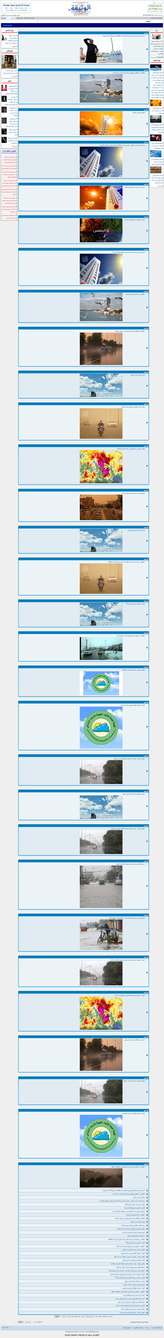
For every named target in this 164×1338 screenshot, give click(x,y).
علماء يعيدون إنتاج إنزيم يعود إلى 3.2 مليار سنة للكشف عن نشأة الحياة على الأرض (157, 179)
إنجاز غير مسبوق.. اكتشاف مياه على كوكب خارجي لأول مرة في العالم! (11, 101)
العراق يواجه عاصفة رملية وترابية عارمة (133, 493)
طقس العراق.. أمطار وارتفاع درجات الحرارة (132, 1312)
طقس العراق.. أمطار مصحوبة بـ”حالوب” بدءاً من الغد (129, 758)
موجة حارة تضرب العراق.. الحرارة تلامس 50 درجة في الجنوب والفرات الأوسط (122, 145)
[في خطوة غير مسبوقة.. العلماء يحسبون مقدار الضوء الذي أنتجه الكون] (4, 123)
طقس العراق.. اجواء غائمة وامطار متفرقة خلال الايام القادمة (128, 828)
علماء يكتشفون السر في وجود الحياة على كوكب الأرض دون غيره (157, 161)
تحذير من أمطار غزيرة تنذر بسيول (135, 1039)
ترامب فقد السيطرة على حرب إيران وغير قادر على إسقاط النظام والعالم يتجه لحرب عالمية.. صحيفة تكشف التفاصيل (156, 47)
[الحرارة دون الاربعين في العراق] (101, 551)
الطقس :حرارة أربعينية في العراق (135, 294)
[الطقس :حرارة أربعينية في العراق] (101, 320)
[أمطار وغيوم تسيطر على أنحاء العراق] (101, 1103)
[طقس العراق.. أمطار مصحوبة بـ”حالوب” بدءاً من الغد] (101, 783)
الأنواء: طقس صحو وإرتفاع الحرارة (135, 219)
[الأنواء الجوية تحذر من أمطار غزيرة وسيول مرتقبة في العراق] (101, 985)
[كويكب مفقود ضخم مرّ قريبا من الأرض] (4, 134)
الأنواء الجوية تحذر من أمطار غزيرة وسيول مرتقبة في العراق (127, 960)
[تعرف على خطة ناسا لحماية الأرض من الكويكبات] (4, 142)
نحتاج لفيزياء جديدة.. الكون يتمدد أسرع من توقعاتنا (13, 112)
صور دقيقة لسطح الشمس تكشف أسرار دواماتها (157, 110)
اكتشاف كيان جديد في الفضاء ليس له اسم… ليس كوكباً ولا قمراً (156, 145)
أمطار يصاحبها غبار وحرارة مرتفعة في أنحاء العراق (130, 1305)
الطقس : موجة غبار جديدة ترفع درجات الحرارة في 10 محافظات (126, 562)
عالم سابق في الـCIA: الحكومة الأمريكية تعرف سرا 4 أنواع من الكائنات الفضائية (157, 128)
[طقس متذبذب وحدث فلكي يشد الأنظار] (101, 694)
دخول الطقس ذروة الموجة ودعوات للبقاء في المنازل (131, 864)
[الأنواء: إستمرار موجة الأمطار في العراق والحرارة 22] (101, 1029)
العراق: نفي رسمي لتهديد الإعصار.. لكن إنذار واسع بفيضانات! (127, 918)
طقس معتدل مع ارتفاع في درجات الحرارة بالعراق (131, 448)
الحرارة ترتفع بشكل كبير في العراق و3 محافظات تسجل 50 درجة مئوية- (123, 35)
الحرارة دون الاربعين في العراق (136, 530)
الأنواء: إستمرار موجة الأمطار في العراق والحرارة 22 (130, 995)
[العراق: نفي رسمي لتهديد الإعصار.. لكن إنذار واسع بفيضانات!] (101, 949)
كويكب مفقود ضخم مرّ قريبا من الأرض (13, 132)
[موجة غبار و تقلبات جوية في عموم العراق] (101, 438)
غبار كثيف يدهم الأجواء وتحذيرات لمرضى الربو (131, 1302)
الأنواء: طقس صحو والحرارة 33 (135, 603)
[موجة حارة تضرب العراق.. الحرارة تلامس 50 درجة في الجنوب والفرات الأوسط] (101, 176)
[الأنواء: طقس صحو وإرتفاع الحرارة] (101, 242)
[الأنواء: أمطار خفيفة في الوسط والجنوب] (101, 1156)
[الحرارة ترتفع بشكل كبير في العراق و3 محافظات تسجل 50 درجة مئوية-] (101, 62)
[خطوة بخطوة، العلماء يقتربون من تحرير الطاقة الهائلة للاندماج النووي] (4, 90)
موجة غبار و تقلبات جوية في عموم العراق (133, 406)
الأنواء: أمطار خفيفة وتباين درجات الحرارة (133, 705)
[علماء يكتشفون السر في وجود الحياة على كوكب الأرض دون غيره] (155, 157)
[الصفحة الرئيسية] (79, 9)
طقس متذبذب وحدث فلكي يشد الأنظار (133, 670)
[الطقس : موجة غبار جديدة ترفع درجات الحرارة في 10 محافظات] (101, 593)
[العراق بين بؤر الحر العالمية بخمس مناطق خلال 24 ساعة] (101, 283)
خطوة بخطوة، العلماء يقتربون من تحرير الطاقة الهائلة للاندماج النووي (12, 90)
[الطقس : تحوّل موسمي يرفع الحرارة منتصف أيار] (101, 659)
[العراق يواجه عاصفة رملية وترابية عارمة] (101, 519)
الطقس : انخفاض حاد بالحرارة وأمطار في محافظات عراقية (128, 1166)
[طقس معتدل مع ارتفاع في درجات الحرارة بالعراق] (101, 482)
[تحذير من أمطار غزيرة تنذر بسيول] (101, 1070)
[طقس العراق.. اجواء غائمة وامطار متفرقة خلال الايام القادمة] (101, 853)
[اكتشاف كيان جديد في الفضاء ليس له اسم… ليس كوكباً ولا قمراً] (155, 141)
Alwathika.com (94, 1332)
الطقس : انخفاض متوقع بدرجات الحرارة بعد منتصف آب (128, 72)
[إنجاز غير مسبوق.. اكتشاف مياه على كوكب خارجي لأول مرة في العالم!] (4, 101)
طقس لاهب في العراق (139, 112)
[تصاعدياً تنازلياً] (59, 1316)
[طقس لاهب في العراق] (101, 134)
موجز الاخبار (154, 18)
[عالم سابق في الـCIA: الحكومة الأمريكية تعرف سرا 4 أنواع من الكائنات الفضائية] (155, 122)
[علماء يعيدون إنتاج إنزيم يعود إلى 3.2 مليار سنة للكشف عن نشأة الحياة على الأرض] (155, 173)
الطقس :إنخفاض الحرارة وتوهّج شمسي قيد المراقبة (130, 331)
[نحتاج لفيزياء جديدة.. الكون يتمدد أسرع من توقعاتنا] (4, 112)
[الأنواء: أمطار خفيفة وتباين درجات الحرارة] (101, 748)
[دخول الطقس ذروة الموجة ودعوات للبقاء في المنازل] (101, 907)
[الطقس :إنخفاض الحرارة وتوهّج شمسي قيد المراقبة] (101, 364)
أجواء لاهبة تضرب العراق (137, 375)
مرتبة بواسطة (79, 1316)
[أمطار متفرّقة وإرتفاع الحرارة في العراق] (101, 818)
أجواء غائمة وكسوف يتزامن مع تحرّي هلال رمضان (130, 1298)
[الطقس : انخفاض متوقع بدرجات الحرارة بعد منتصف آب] (101, 102)
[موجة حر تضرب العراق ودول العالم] (101, 209)
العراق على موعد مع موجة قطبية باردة (134, 1295)
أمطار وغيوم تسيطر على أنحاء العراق (134, 1080)
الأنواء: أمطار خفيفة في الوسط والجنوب (133, 1113)
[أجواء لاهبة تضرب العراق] (101, 396)
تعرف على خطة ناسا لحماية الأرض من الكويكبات (13, 140)
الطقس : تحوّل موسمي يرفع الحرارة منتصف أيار (131, 635)
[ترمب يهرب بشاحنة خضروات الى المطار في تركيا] (9, 68)
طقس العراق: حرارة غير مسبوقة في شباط (133, 1309)
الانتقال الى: (38, 1322)
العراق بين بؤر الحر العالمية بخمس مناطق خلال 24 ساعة (129, 252)
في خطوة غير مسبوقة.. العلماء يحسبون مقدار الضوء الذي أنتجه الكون (11, 122)
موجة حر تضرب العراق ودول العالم (135, 187)
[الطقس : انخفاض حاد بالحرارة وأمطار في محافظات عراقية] (101, 1187)
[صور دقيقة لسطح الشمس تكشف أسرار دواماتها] (155, 106)
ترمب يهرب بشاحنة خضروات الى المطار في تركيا (11, 71)
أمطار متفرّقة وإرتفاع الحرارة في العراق (134, 794)
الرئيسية (159, 18)
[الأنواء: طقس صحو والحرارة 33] (101, 625)
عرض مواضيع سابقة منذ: (103, 1316)
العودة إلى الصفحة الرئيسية (139, 1322)
